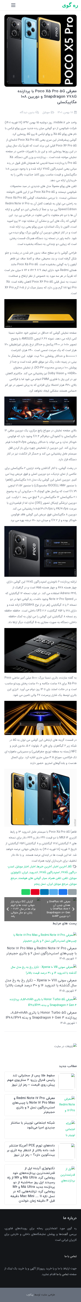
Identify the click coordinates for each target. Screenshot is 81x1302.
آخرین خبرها (44, 866)
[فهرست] (13, 5)
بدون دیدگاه (27, 112)
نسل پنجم (40, 884)
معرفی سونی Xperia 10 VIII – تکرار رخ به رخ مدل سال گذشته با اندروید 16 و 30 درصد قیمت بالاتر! (41, 982)
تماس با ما (62, 1274)
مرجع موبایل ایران (57, 884)
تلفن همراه (55, 878)
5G (70, 866)
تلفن (65, 878)
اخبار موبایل (22, 866)
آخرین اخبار (60, 866)
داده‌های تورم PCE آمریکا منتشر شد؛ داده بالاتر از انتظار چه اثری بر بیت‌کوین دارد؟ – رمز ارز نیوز (31, 1150)
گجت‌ (64, 1234)
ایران (25, 872)
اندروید (33, 872)
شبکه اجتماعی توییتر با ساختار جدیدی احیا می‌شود (33, 1125)
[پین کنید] (35, 892)
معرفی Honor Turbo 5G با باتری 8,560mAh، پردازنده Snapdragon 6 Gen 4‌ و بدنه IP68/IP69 (41, 1014)
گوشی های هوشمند (29, 878)
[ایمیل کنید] (72, 892)
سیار (44, 878)
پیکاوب (29, 1295)
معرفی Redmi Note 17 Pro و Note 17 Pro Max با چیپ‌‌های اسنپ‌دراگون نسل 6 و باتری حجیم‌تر (41, 950)
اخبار (33, 866)
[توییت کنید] (53, 892)
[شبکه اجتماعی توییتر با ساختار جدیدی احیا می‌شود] (66, 1123)
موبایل (46, 112)
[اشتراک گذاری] (63, 892)
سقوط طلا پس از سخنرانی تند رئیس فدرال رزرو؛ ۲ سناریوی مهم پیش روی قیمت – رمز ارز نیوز (31, 1080)
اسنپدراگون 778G (49, 872)
